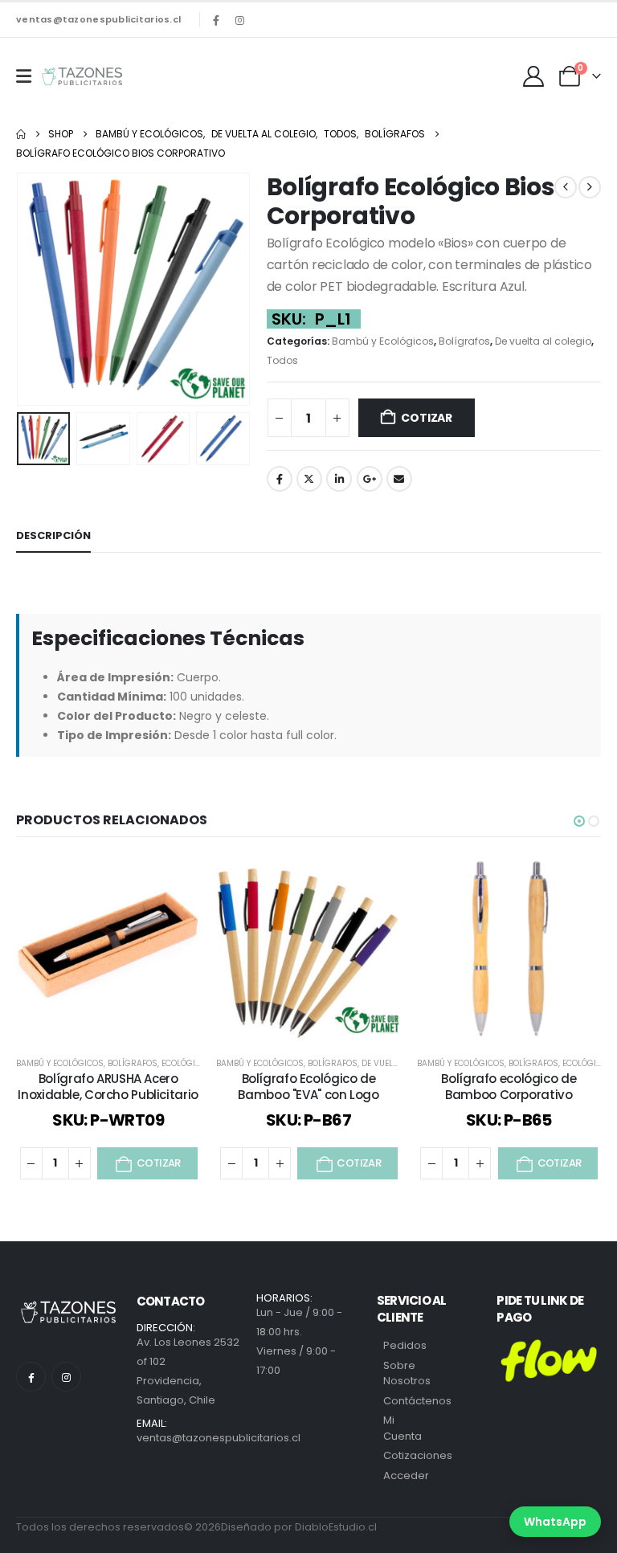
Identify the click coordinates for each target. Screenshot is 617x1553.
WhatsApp (555, 1522)
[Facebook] (216, 20)
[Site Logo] (82, 76)
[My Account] (533, 76)
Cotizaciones (417, 1455)
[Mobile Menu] (23, 76)
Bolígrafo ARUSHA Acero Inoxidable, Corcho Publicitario (108, 1086)
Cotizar (426, 418)
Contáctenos (417, 1400)
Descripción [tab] (53, 535)
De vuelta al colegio (543, 341)
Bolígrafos (464, 341)
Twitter (309, 479)
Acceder (406, 1475)
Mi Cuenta (402, 1428)
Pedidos (405, 1345)
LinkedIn (339, 479)
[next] (589, 187)
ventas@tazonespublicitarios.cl (98, 19)
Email (399, 479)
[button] (36, 289)
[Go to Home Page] (21, 134)
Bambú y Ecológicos (383, 341)
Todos (282, 360)
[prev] (565, 187)
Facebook (279, 479)
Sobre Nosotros (407, 1373)
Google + (369, 479)
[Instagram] (239, 20)
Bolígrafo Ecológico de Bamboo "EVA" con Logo (308, 1086)
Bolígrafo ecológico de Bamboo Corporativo (508, 1086)
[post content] (108, 948)
